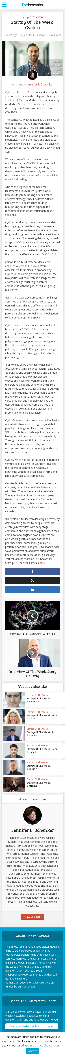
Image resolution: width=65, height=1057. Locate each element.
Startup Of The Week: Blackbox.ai (39, 700)
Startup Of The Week (32, 17)
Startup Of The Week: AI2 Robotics (41, 734)
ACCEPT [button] (32, 1051)
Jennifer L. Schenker (34, 35)
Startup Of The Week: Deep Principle (42, 750)
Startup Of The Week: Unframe (39, 784)
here (42, 563)
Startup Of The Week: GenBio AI (39, 767)
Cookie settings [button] (50, 1045)
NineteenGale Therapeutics (40, 487)
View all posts (32, 916)
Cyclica (9, 92)
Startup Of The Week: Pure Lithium (42, 717)
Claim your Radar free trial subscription (31, 1026)
